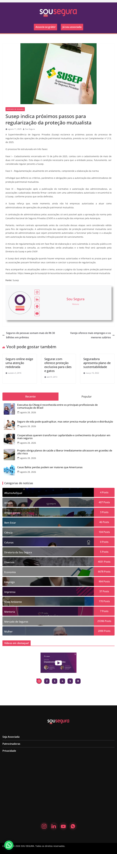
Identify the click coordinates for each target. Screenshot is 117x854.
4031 (100, 561)
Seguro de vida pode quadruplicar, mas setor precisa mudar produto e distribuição (65, 421)
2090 (100, 631)
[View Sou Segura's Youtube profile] (37, 313)
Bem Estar (10, 522)
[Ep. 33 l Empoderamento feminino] (58, 663)
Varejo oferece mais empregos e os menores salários (90, 335)
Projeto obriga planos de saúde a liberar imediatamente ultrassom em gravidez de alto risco (64, 452)
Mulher (8, 631)
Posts (104, 492)
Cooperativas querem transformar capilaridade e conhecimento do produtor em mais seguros (63, 437)
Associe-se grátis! (45, 27)
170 (101, 601)
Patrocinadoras (11, 743)
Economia (10, 572)
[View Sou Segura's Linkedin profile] (37, 299)
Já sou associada (72, 27)
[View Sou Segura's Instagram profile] (37, 292)
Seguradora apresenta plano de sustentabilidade (97, 363)
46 (100, 522)
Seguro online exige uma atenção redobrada (19, 363)
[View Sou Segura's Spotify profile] (37, 306)
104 (101, 532)
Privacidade (9, 750)
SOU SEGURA (27, 846)
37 (100, 591)
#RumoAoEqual (13, 493)
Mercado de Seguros (15, 109)
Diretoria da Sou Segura (18, 552)
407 (101, 502)
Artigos (8, 503)
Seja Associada (11, 736)
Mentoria (9, 611)
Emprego (9, 582)
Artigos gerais (12, 512)
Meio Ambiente (13, 602)
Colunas (9, 542)
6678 (100, 571)
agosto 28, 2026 (28, 412)
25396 (100, 621)
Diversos (9, 562)
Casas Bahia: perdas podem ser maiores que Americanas (50, 467)
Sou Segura (30, 129)
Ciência (8, 532)
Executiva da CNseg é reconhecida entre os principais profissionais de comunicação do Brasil (57, 406)
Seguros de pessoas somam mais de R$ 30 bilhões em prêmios (30, 335)
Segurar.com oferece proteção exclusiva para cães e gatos (58, 365)
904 (101, 581)
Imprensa (9, 592)
